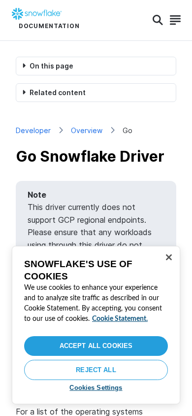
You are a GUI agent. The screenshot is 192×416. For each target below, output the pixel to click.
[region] (96, 325)
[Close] (169, 257)
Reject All (96, 370)
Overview (86, 130)
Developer (33, 130)
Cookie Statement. (120, 318)
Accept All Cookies (96, 345)
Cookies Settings (95, 387)
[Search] (157, 20)
